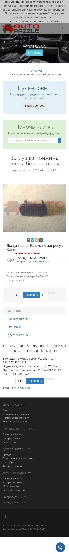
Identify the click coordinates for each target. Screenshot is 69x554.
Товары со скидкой (13, 466)
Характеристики (18, 319)
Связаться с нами (13, 434)
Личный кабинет (12, 478)
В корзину (31, 294)
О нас (6, 410)
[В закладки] (49, 293)
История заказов (12, 482)
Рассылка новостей (14, 490)
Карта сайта (9, 442)
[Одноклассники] (37, 240)
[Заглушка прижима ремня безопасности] (34, 208)
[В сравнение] (53, 293)
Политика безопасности (16, 417)
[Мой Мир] (41, 240)
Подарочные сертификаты (18, 458)
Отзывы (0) (15, 327)
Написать (34, 52)
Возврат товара (12, 438)
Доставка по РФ (18, 335)
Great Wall (17, 387)
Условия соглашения (15, 421)
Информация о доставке (17, 414)
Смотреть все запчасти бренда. (33, 261)
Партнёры (8, 462)
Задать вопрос (34, 105)
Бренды (7, 454)
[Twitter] (32, 240)
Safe (28, 387)
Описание (14, 311)
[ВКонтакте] (28, 240)
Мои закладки (11, 486)
